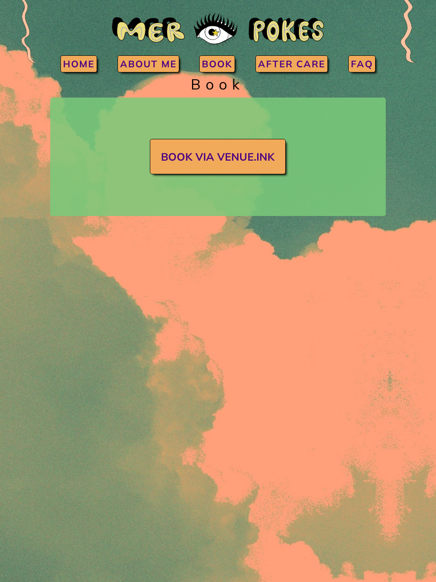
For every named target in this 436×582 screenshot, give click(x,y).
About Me (148, 64)
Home (79, 64)
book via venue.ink (218, 156)
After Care (291, 64)
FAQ (362, 64)
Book (217, 64)
